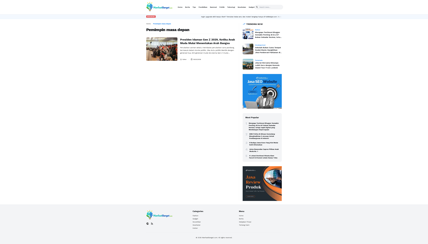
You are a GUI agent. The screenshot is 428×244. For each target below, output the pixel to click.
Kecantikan (197, 222)
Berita (187, 7)
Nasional (213, 7)
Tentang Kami (244, 225)
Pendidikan (203, 7)
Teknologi (231, 7)
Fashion (195, 216)
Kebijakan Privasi (245, 222)
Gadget (251, 7)
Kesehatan (242, 7)
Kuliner (195, 228)
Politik (221, 7)
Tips (194, 7)
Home (180, 7)
